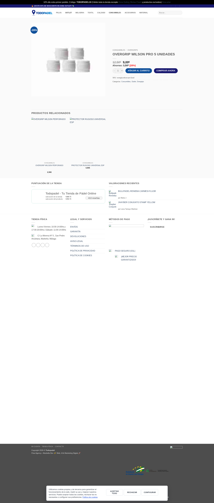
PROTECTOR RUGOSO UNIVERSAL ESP (87, 165)
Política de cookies (90, 497)
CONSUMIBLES (115, 13)
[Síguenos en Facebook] (34, 245)
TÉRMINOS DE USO (79, 246)
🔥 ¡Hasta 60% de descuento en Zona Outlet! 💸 (52, 6)
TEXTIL (91, 13)
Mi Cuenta (35, 446)
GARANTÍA (75, 232)
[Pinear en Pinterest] (124, 87)
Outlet (134, 81)
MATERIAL (143, 13)
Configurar (150, 492)
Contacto (59, 446)
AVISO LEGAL (76, 241)
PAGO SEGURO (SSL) (125, 251)
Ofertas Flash (135, 2)
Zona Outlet (123, 2)
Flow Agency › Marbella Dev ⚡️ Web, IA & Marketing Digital (54, 453)
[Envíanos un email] (43, 245)
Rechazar (132, 492)
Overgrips (133, 50)
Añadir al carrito (138, 71)
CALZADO (101, 13)
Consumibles (119, 50)
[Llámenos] (47, 245)
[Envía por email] (119, 87)
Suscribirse (157, 227)
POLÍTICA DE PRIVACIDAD (82, 251)
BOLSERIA (80, 13)
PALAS (59, 13)
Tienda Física (47, 446)
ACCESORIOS (130, 13)
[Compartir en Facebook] (115, 87)
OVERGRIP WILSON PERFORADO (49, 165)
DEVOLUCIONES (78, 236)
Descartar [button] (166, 2)
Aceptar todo (114, 492)
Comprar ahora (165, 71)
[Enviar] (180, 13)
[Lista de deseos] (177, 6)
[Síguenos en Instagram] (38, 245)
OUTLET (68, 13)
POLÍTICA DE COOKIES (81, 255)
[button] (173, 6)
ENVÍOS (74, 227)
